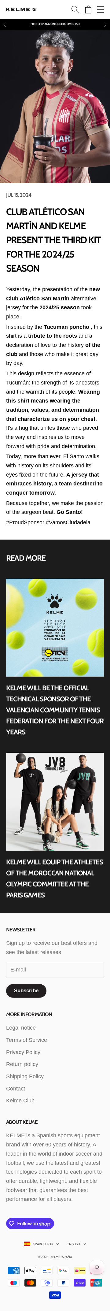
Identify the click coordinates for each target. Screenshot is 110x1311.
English (74, 1244)
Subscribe (26, 990)
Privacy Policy (23, 1052)
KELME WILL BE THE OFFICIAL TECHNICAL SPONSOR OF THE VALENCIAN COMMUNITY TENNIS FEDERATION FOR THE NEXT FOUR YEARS (55, 710)
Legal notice (21, 1028)
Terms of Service (26, 1040)
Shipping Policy (25, 1076)
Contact (15, 1089)
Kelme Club (20, 1100)
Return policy (22, 1064)
